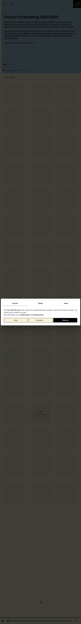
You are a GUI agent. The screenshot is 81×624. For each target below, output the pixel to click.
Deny (16, 320)
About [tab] (66, 303)
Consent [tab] (15, 303)
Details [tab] (40, 303)
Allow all (65, 320)
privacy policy (38, 315)
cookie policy (25, 315)
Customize (39, 320)
